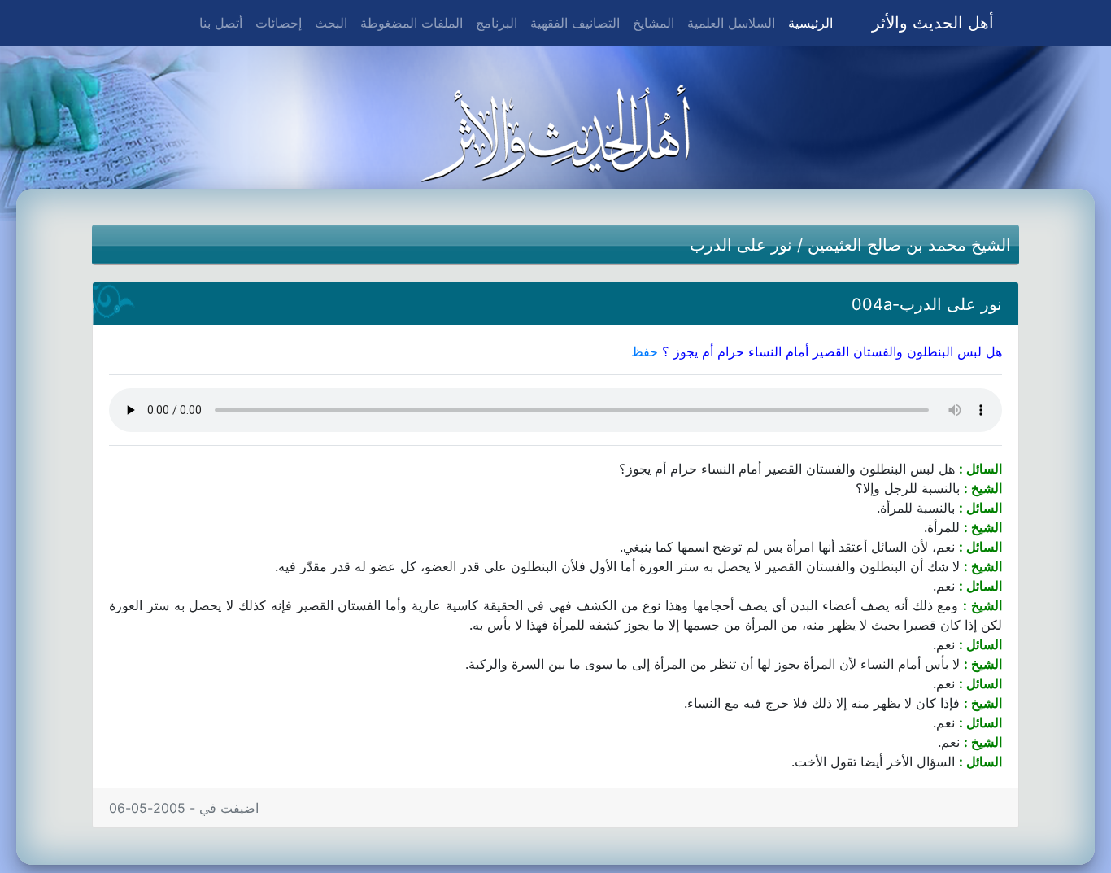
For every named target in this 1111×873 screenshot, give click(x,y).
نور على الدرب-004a (927, 304)
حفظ (644, 351)
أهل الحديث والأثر (933, 23)
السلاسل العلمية (731, 23)
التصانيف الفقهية (575, 23)
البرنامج (496, 23)
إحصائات (278, 23)
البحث (331, 23)
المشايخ (653, 23)
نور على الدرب (741, 245)
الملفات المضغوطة (411, 23)
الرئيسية (807, 22)
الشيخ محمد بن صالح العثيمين (909, 245)
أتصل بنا (220, 23)
